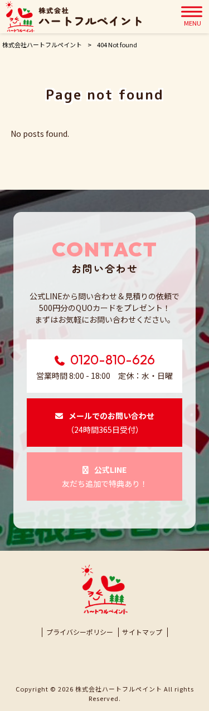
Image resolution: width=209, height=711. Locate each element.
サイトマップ (142, 632)
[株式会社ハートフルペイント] (74, 16)
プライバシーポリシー (79, 632)
